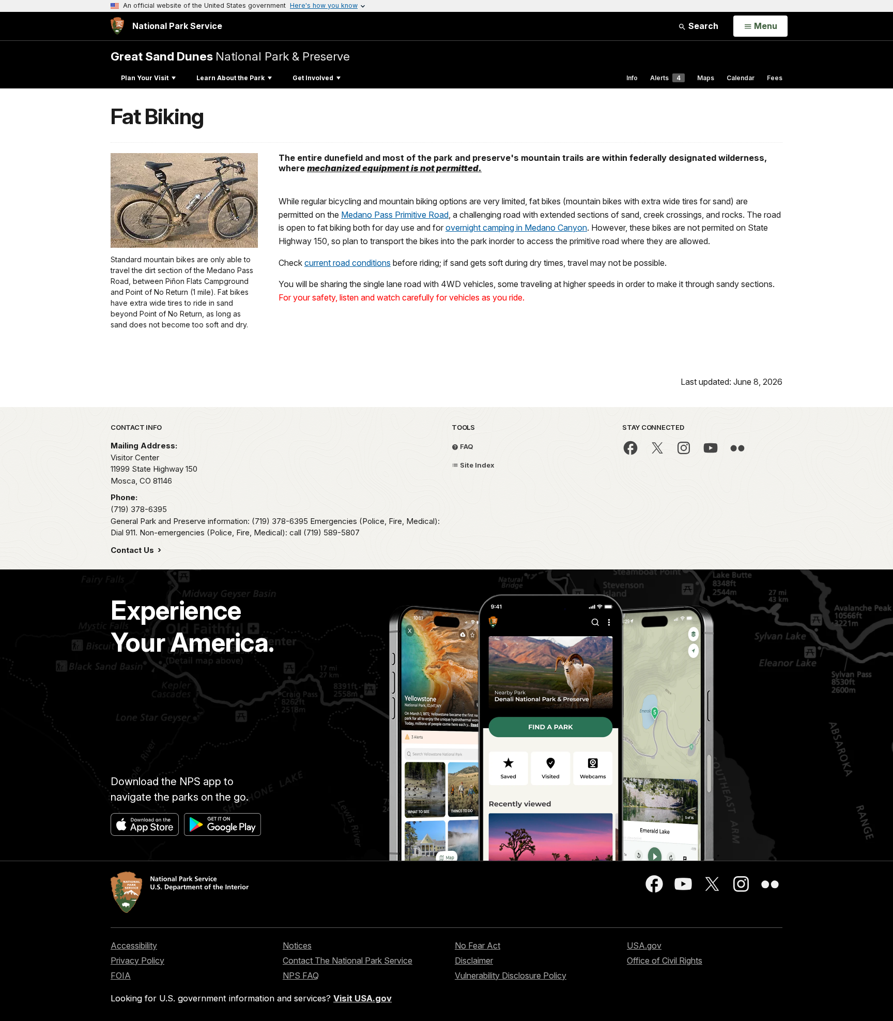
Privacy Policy (137, 960)
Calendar (741, 78)
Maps (705, 78)
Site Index (476, 465)
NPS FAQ (301, 975)
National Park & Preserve (230, 56)
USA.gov (644, 945)
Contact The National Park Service (347, 960)
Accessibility (134, 945)
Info (632, 78)
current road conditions (347, 263)
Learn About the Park (230, 78)
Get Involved (312, 78)
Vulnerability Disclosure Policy (510, 975)
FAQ (465, 446)
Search (702, 26)
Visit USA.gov (362, 998)
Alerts (665, 78)
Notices (297, 945)
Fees (774, 78)
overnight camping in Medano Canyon (516, 227)
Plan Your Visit (144, 78)
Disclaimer (474, 960)
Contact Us (133, 550)
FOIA (121, 975)
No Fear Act (477, 945)
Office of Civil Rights (664, 960)
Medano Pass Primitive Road (395, 214)
